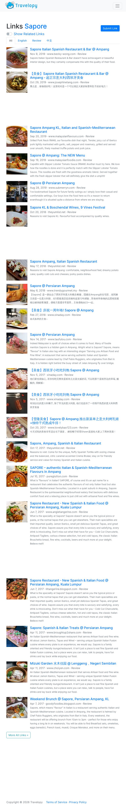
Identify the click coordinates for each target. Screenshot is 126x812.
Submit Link (110, 28)
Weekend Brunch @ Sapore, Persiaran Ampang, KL (69, 699)
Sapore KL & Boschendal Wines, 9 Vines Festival (67, 207)
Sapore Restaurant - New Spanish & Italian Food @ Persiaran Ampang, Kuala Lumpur (69, 505)
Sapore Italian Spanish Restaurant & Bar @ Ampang (69, 49)
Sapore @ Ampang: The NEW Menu (57, 155)
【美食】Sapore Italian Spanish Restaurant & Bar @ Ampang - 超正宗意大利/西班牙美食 (69, 76)
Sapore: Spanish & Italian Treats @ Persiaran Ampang (71, 628)
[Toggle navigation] (117, 6)
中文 (49, 40)
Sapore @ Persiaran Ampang (52, 183)
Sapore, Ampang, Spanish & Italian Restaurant (65, 443)
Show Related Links (29, 34)
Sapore (36, 26)
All (10, 40)
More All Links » (18, 735)
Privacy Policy (78, 802)
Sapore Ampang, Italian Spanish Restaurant (63, 261)
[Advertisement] (63, 109)
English (22, 40)
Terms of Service (56, 802)
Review (36, 40)
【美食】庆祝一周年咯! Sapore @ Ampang (62, 310)
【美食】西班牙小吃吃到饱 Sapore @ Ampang (64, 370)
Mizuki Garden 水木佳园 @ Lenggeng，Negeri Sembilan (73, 663)
